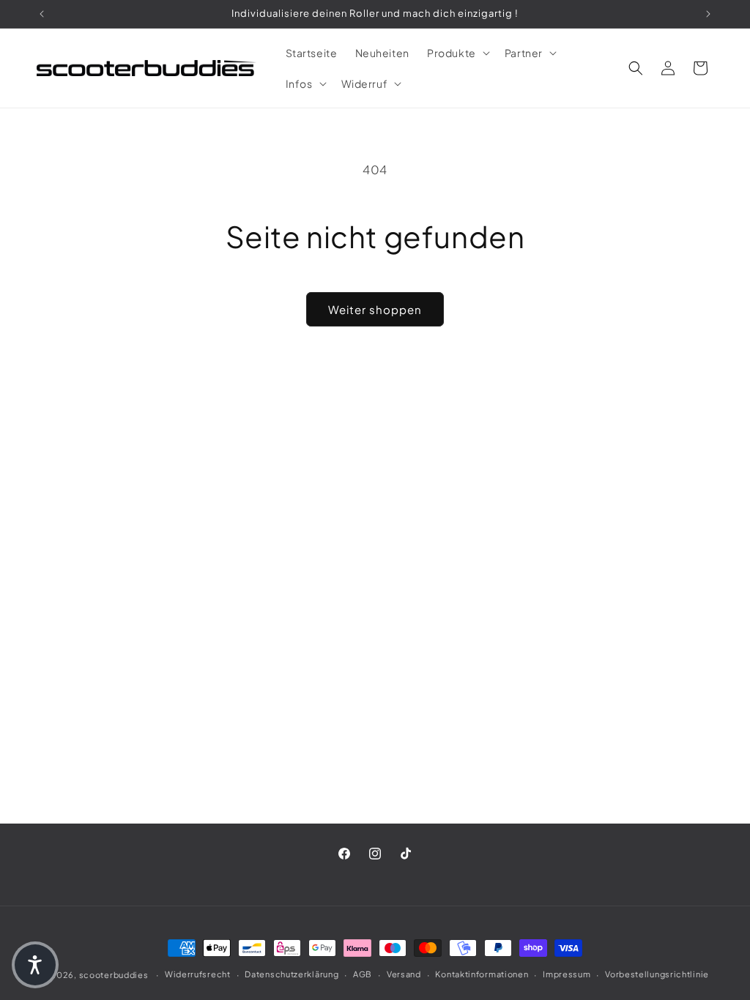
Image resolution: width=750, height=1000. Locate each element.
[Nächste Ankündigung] (708, 14)
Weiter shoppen (375, 309)
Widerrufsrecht (198, 974)
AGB (362, 974)
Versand (404, 974)
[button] (457, 52)
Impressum (566, 974)
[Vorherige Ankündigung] (42, 14)
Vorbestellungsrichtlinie (657, 974)
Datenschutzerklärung (291, 974)
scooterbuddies (114, 975)
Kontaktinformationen (481, 974)
